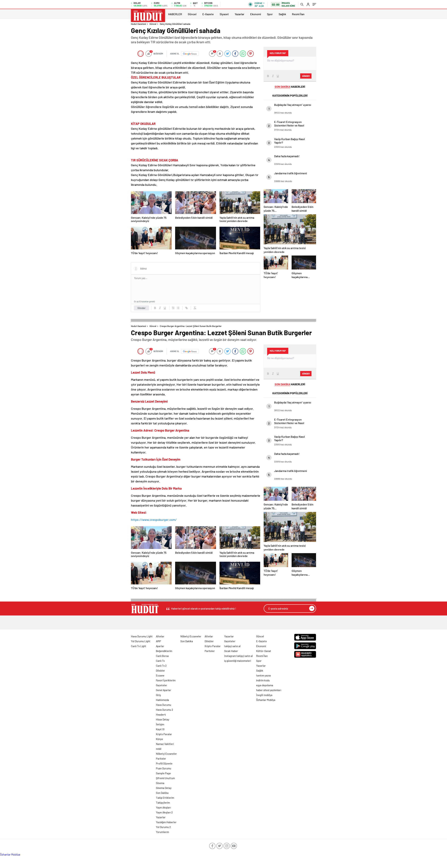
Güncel (192, 14)
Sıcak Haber (231, 651)
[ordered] (173, 308)
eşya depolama (264, 685)
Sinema (160, 783)
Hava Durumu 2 (164, 709)
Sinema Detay (163, 787)
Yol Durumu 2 (163, 827)
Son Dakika (162, 792)
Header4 (161, 714)
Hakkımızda (162, 699)
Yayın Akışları (163, 807)
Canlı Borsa (162, 655)
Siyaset (224, 14)
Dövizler (160, 670)
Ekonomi (255, 14)
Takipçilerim (163, 802)
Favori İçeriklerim (165, 680)
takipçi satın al (232, 646)
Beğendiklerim (164, 651)
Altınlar (160, 636)
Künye (159, 739)
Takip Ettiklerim (165, 797)
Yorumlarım (162, 831)
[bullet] (178, 308)
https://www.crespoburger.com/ (154, 520)
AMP (158, 641)
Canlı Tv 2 (161, 665)
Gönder (141, 307)
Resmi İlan (298, 14)
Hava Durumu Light (142, 636)
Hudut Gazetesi (138, 24)
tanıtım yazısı (263, 675)
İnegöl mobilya (264, 695)
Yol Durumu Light (140, 641)
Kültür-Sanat (263, 651)
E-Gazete (208, 14)
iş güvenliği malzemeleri (237, 660)
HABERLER (175, 14)
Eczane (160, 675)
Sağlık (282, 14)
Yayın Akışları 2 (164, 812)
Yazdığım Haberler (166, 822)
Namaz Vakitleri (165, 743)
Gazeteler (161, 685)
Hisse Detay (162, 719)
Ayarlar (160, 646)
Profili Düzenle (164, 763)
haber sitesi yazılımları (268, 690)
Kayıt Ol (160, 729)
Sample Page (163, 773)
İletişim (160, 724)
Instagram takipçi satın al (238, 655)
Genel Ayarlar (163, 690)
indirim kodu (263, 680)
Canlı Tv (160, 660)
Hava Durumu (163, 704)
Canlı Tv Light (138, 646)
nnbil (158, 748)
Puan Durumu (163, 768)
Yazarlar (239, 14)
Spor (270, 14)
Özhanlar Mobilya (265, 699)
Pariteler (161, 758)
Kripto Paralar (164, 734)
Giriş (158, 695)
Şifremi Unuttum (165, 778)
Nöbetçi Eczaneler (166, 753)
